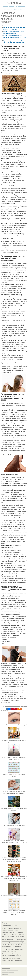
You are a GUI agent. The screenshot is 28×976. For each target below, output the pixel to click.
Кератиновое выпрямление (10, 706)
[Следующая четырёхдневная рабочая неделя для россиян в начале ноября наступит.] (14, 909)
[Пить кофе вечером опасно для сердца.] (14, 823)
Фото (21, 9)
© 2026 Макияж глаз (6, 968)
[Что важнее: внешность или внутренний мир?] (14, 893)
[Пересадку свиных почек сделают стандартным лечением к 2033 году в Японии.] (14, 839)
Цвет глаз (7, 9)
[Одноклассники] (19, 709)
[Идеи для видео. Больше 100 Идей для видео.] (14, 772)
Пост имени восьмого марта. (10, 925)
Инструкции (15, 9)
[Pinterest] (14, 709)
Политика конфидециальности (8, 972)
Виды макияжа (20, 6)
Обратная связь (5, 974)
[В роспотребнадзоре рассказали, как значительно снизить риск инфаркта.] (14, 789)
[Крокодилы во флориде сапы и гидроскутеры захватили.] (14, 806)
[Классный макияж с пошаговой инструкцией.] (14, 723)
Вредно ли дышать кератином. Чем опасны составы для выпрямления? (13, 42)
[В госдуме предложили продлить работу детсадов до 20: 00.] (14, 738)
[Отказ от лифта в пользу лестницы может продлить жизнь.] (14, 755)
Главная (5, 6)
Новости (11, 6)
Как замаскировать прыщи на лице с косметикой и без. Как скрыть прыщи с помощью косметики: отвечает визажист (13, 934)
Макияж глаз (14, 3)
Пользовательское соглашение (12, 970)
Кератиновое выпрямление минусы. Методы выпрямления (13, 32)
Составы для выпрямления (21, 706)
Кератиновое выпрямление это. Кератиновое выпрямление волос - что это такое (14, 37)
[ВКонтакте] (8, 709)
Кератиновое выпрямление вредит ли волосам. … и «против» (14, 28)
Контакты (4, 970)
